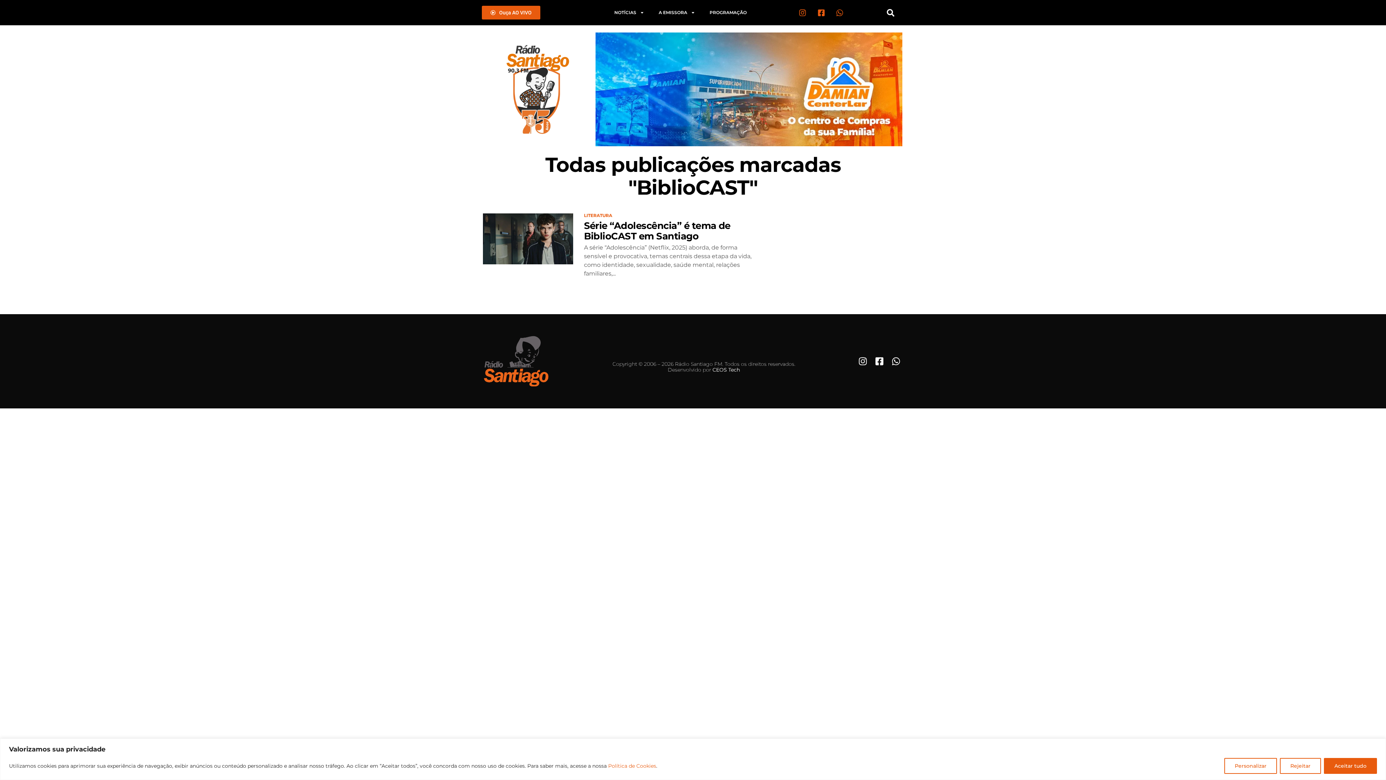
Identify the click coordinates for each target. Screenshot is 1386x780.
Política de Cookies (632, 766)
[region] (693, 759)
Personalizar (1251, 766)
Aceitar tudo (1350, 766)
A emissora (673, 12)
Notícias (625, 12)
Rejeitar (1300, 766)
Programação (728, 12)
